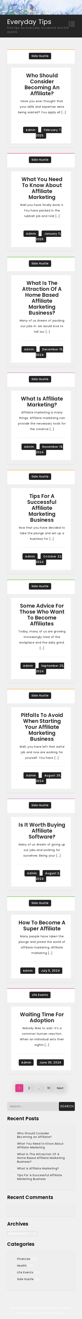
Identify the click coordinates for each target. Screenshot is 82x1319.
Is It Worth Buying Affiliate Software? (42, 830)
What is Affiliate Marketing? (42, 401)
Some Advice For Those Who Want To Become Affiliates (42, 614)
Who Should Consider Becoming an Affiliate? (42, 84)
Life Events (40, 995)
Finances (24, 1259)
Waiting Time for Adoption (42, 1017)
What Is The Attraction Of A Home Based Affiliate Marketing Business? (42, 298)
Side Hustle (40, 56)
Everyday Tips (29, 21)
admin (31, 130)
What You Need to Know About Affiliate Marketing (41, 188)
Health (22, 1266)
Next (60, 1088)
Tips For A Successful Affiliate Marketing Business (42, 508)
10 (48, 1088)
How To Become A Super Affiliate (42, 925)
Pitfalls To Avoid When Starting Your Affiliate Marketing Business (42, 727)
